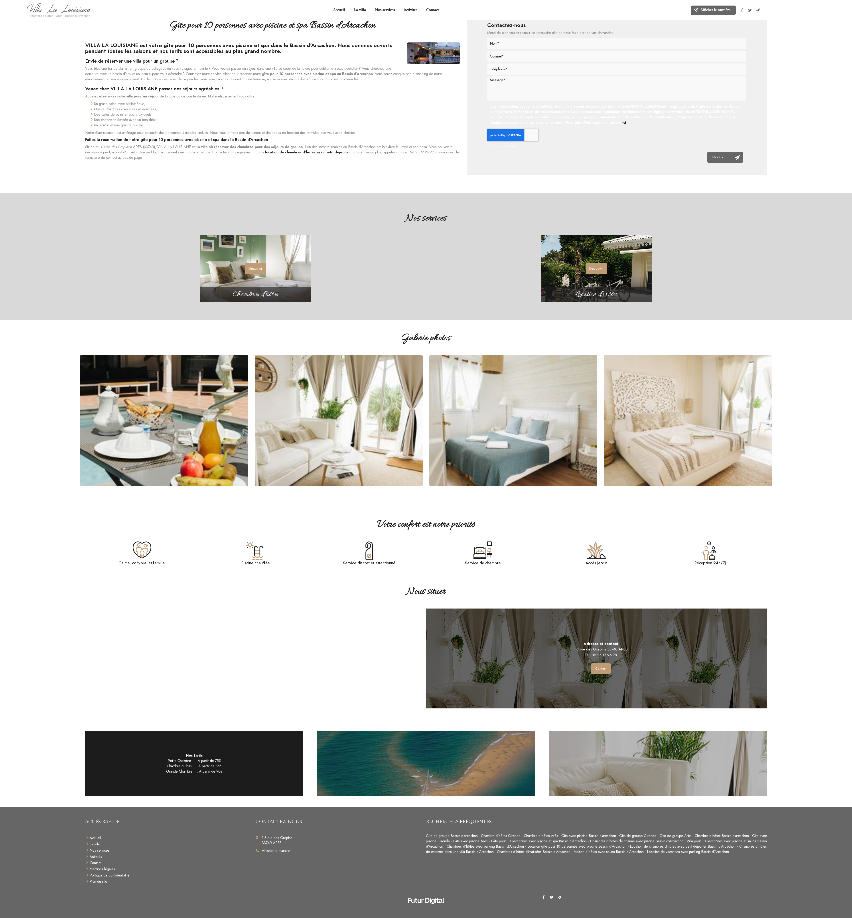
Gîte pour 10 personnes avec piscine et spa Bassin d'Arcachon (539, 841)
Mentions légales (102, 869)
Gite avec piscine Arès (470, 841)
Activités (410, 10)
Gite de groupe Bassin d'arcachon (452, 835)
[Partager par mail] (758, 10)
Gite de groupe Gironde (637, 835)
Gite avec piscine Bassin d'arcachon (588, 835)
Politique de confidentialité (109, 875)
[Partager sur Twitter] (750, 10)
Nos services (385, 10)
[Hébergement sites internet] (426, 908)
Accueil (339, 10)
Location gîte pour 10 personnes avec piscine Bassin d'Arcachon (576, 846)
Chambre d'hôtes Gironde (501, 835)
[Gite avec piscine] (164, 420)
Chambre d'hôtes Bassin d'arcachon (722, 835)
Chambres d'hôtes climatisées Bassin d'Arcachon (533, 851)
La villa (360, 10)
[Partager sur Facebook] (742, 10)
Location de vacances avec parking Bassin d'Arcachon (688, 851)
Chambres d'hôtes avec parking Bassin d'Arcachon (485, 846)
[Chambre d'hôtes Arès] (339, 420)
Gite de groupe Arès (675, 835)
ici (624, 122)
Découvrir (255, 268)
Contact (432, 10)
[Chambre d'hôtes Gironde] (688, 420)
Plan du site (98, 881)
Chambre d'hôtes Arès (541, 835)
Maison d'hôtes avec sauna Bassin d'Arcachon (609, 851)
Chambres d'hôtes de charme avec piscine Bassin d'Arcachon (636, 841)
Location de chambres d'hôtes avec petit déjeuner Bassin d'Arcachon (683, 846)
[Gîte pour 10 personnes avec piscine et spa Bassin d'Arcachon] (433, 53)
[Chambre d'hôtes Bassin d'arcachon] (513, 420)
